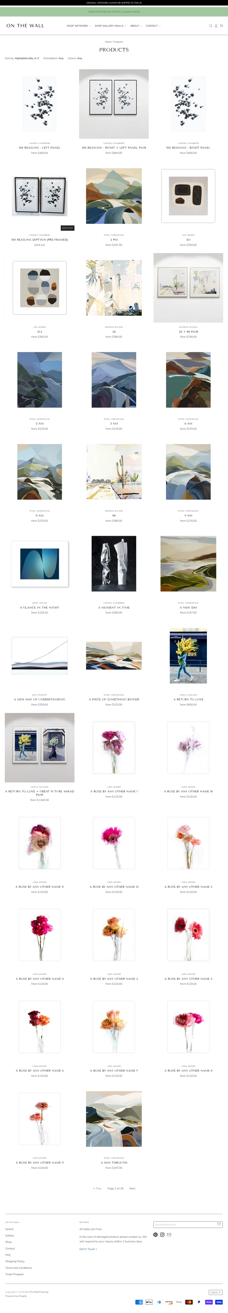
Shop (8, 1242)
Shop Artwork (78, 25)
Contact (152, 25)
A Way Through (114, 1162)
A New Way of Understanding (39, 699)
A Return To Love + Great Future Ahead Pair (39, 793)
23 (114, 331)
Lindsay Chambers (39, 143)
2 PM (114, 239)
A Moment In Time (114, 607)
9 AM (188, 515)
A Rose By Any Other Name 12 (114, 886)
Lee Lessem (188, 235)
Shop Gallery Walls (109, 25)
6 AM (188, 423)
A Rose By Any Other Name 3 (40, 978)
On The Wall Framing (37, 1291)
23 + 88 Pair (188, 331)
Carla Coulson (188, 695)
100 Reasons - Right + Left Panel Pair (114, 147)
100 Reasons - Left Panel (39, 147)
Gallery (9, 1235)
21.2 (39, 331)
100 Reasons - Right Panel (188, 147)
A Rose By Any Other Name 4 (114, 978)
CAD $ (214, 1292)
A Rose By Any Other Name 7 (114, 1070)
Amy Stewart (39, 695)
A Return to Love (188, 699)
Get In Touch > (88, 1249)
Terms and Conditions (18, 1267)
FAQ (8, 1255)
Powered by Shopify (16, 1296)
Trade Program (14, 1274)
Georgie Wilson (114, 327)
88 (114, 515)
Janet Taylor (39, 603)
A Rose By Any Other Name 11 (39, 886)
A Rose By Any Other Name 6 (40, 1070)
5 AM (114, 423)
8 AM (39, 515)
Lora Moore (114, 787)
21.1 (188, 239)
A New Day (188, 607)
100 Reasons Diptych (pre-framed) (39, 239)
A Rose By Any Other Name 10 (188, 791)
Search (9, 1229)
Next (132, 1188)
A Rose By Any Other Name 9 (40, 1162)
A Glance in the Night (39, 607)
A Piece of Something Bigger (114, 699)
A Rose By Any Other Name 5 (188, 978)
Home (108, 41)
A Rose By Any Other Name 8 (188, 1070)
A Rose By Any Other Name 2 (188, 886)
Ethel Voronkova (114, 235)
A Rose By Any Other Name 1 (114, 791)
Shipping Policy (15, 1261)
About (135, 25)
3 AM (39, 423)
